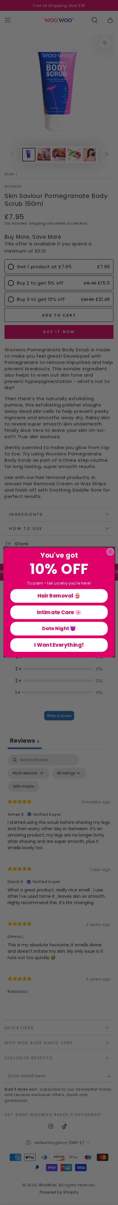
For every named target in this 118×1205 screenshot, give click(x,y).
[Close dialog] (110, 552)
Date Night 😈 (59, 628)
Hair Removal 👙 (59, 595)
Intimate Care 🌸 (59, 612)
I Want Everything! (59, 645)
